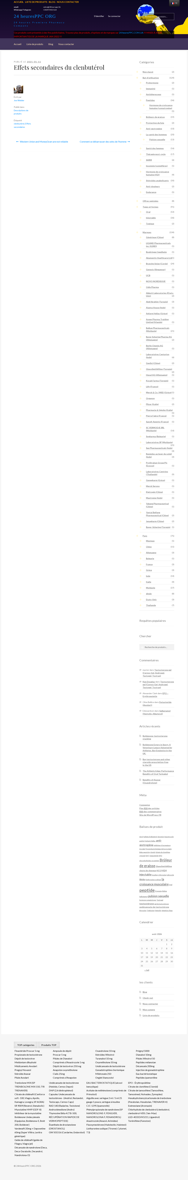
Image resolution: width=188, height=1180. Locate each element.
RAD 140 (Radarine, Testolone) (64, 1105)
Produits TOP (48, 1045)
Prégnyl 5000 (142, 1050)
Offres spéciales (150, 201)
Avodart (142, 849)
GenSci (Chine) (153, 363)
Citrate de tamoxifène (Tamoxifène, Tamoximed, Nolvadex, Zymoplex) (146, 1092)
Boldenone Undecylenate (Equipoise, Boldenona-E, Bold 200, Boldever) (30, 1121)
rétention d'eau (167, 910)
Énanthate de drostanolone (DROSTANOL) (62, 1126)
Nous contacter (68, 1)
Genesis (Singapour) (156, 269)
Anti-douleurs (153, 186)
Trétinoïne (151, 910)
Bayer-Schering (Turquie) (158, 527)
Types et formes (150, 207)
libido (142, 879)
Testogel (160, 900)
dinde (149, 593)
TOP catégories (25, 1045)
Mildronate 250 (103, 1073)
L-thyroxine (162, 875)
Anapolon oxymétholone (65, 1070)
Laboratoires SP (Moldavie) (159, 442)
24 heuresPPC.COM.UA (131, 32)
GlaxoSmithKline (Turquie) (159, 369)
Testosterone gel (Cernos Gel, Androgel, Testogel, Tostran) (157, 673)
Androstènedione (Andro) (61, 1109)
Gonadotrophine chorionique (109, 1070)
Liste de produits (36, 1)
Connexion (144, 805)
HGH (164, 870)
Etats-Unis (151, 599)
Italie (148, 582)
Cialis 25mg (59, 1073)
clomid (152, 852)
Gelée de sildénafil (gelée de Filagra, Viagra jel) (28, 1142)
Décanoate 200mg (145, 1066)
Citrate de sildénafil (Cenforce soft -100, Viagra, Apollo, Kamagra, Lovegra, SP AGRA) (30, 1098)
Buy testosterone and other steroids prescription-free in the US (156, 762)
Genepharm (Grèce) (155, 480)
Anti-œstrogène (154, 128)
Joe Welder (19, 100)
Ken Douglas (149, 681)
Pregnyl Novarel (23, 1070)
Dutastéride (154, 856)
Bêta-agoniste (144, 852)
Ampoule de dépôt (62, 1050)
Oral (148, 212)
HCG (159, 870)
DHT (147, 856)
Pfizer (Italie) (152, 404)
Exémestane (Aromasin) (140, 1105)
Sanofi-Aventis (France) (157, 421)
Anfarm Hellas (150, 841)
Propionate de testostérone (28, 1054)
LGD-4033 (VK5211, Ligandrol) (144, 1117)
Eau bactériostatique (146, 1073)
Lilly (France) (152, 386)
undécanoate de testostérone (154, 907)
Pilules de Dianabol (62, 1058)
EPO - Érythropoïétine (139, 1082)
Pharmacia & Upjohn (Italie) (159, 410)
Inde (148, 576)
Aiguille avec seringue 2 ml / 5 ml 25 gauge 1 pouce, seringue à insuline (104, 1100)
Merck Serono (153, 486)
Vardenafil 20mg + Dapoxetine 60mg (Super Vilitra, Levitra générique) (30, 1132)
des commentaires (150, 811)
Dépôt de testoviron (25, 1058)
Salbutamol (143, 897)
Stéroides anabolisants (157, 180)
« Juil (147, 970)
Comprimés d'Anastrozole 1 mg (69, 1062)
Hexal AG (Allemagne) (156, 375)
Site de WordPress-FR (150, 815)
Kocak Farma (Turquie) (157, 380)
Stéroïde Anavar (23, 1073)
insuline (155, 875)
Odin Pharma (152, 287)
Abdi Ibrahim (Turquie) (157, 301)
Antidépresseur (153, 94)
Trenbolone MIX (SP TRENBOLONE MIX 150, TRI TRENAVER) (30, 1086)
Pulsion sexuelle (157, 139)
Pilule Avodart (22, 1077)
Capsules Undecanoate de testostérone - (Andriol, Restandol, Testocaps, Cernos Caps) (66, 1098)
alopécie (161, 837)
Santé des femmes (155, 148)
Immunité (150, 88)
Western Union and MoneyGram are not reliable (44, 141)
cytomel (142, 856)
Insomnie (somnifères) (157, 166)
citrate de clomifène (163, 852)
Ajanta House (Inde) (156, 307)
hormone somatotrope (147, 900)
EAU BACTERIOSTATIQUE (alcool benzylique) (104, 1084)
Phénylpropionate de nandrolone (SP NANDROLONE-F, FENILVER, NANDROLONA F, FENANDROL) (104, 1113)
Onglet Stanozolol (104, 1077)
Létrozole (170, 875)
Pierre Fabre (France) (156, 416)
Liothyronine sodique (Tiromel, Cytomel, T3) (106, 1130)
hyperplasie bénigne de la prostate (159, 849)
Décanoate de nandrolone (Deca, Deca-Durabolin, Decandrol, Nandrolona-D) (31, 1151)
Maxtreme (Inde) (154, 498)
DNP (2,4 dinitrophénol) (61, 1090)
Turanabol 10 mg (104, 1058)
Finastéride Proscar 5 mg (27, 1050)
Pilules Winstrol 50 (145, 1058)
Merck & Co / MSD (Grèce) (159, 392)
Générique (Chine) (155, 237)
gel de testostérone (161, 904)
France (149, 564)
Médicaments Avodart (26, 1066)
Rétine (164, 891)
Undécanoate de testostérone (110, 1066)
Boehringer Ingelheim (156, 252)
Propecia (158, 891)
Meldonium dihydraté (25, 1062)
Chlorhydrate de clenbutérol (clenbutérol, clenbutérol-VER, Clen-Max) (149, 1111)
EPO (160, 856)
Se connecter (114, 16)
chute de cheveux (147, 870)
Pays (145, 536)
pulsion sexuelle (158, 896)
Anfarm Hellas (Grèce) (157, 313)
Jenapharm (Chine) (155, 521)
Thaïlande (151, 605)
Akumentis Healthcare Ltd (159, 258)
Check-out (148, 998)
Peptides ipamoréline (146, 1077)
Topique (150, 223)
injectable (145, 874)
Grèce (149, 570)
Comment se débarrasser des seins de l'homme (103, 141)
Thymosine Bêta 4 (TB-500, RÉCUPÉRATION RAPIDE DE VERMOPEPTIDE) (64, 1117)
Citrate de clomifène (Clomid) (143, 1086)
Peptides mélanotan (146, 1062)
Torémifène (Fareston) (139, 1120)
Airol (141, 837)
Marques (147, 232)
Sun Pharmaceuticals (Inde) (159, 448)
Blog (52, 1)
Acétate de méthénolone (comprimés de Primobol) (106, 1092)
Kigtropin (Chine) (154, 492)
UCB (148, 275)
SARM (149, 160)
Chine (149, 546)
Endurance (151, 192)
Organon (150, 398)
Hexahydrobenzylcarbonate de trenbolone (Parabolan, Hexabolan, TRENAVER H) (149, 1100)
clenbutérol (19, 123)
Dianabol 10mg (143, 1054)
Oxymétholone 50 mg (106, 1062)
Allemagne (151, 552)
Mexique (150, 541)
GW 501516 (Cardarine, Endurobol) (67, 1132)
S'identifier (99, 16)
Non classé (148, 72)
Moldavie (150, 587)
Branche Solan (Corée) (157, 263)
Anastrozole (169, 837)
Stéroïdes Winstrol (104, 1054)
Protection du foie (155, 123)
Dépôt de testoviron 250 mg (67, 1066)
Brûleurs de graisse (155, 117)
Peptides (150, 100)
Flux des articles (149, 808)
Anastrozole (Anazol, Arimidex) (102, 1120)
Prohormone (152, 82)
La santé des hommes (156, 134)
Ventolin (158, 910)
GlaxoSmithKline (164, 866)
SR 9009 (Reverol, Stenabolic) (29, 1105)
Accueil (19, 1)
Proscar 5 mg (59, 1054)
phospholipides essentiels (149, 861)
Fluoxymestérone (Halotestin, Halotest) (106, 1124)
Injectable (151, 217)
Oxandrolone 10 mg (105, 1050)
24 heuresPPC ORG (35, 16)
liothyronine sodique (153, 880)
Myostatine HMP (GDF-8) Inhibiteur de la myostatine (28, 1111)
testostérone (146, 903)
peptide (147, 890)
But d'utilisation (151, 77)
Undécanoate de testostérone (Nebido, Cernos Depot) (64, 1084)
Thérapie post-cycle (156, 154)
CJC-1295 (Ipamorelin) (97, 1105)
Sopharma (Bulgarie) (156, 436)
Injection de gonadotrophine (150, 1070)
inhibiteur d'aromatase (162, 845)
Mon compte (149, 1009)
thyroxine (142, 910)
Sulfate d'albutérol (150, 837)
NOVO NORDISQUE (156, 281)
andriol (142, 841)
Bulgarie (150, 558)
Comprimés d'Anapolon (65, 1077)
